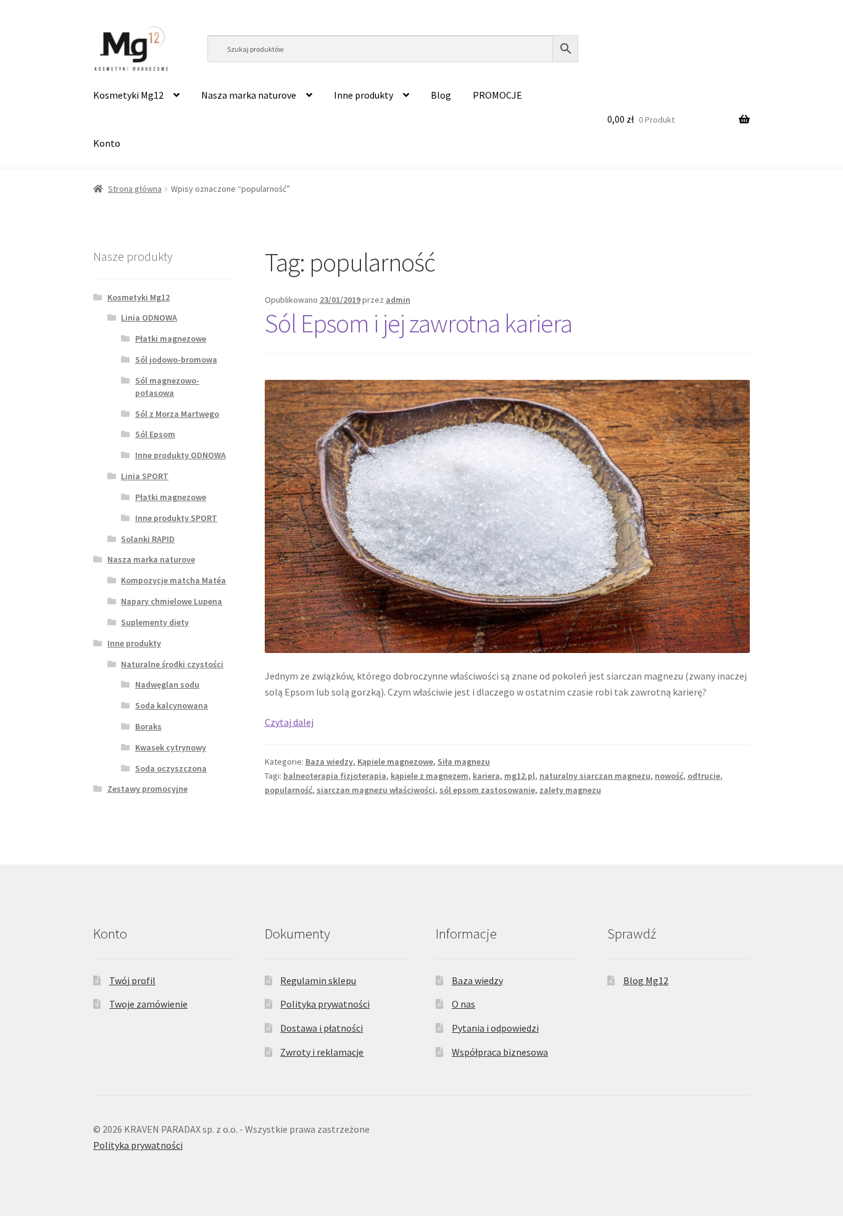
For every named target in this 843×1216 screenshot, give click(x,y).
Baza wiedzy (329, 761)
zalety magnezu (570, 789)
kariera (486, 775)
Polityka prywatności (325, 1004)
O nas (463, 1004)
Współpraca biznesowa (500, 1052)
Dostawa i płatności (321, 1028)
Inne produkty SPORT (176, 518)
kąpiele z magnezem (429, 775)
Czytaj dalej (289, 722)
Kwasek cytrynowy (170, 747)
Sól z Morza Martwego (177, 413)
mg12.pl (519, 775)
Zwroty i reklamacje (321, 1052)
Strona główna (135, 188)
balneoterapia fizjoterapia (334, 775)
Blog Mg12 (645, 980)
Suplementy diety (155, 622)
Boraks (148, 726)
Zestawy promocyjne (147, 788)
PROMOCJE (497, 95)
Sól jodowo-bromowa (176, 359)
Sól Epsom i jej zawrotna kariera (418, 323)
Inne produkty (363, 95)
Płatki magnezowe (170, 338)
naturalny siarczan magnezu (594, 775)
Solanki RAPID (148, 538)
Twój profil (132, 980)
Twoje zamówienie (148, 1004)
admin (398, 299)
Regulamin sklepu (318, 980)
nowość (669, 775)
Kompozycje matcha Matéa (173, 580)
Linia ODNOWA (149, 317)
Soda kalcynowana (171, 705)
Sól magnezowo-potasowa (167, 386)
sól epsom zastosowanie (487, 789)
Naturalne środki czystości (172, 664)
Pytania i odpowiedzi (495, 1028)
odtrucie (703, 775)
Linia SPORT (144, 476)
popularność (288, 789)
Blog (441, 95)
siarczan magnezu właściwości (376, 789)
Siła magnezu (464, 761)
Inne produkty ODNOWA (180, 455)
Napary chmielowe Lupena (171, 601)
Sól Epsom (155, 434)
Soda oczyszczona (171, 768)
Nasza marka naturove (248, 95)
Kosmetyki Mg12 (128, 95)
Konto (106, 143)
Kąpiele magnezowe (395, 761)
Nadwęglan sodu (167, 684)
